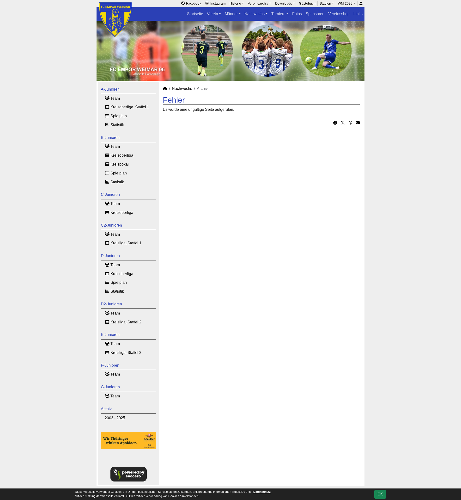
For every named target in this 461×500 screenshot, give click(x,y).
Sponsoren (315, 14)
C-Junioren (110, 194)
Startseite (195, 14)
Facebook (193, 3)
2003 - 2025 (115, 418)
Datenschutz (262, 492)
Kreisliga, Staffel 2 (125, 322)
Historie (235, 3)
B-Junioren (110, 138)
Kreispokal (119, 164)
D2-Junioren (111, 304)
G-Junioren (110, 387)
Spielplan (118, 116)
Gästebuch (307, 3)
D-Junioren (110, 256)
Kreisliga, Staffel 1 (125, 243)
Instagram (217, 3)
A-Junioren (110, 89)
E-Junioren (110, 335)
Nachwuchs (254, 14)
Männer (231, 14)
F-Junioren (110, 365)
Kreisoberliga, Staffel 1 (129, 107)
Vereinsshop (339, 14)
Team (114, 98)
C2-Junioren (111, 225)
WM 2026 (345, 3)
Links (358, 14)
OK (380, 494)
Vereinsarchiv (258, 3)
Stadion (325, 3)
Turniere (278, 14)
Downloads (283, 3)
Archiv (106, 409)
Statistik (116, 125)
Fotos (297, 14)
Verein (212, 14)
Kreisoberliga (121, 155)
